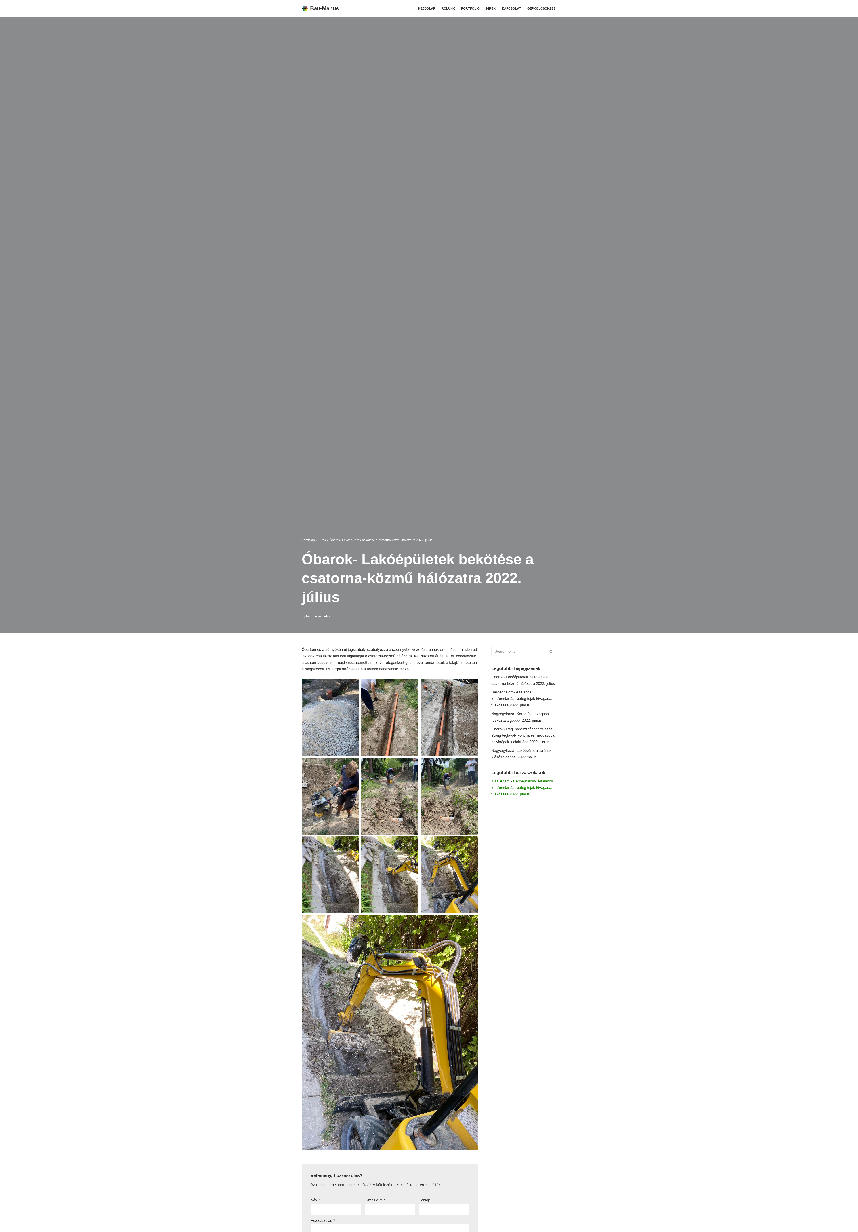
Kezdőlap (426, 8)
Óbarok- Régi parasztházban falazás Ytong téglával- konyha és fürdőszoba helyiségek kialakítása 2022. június (522, 735)
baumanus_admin (319, 616)
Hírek (491, 8)
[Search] (551, 651)
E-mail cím (374, 1200)
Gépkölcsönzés (541, 8)
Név (315, 1200)
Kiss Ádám (500, 781)
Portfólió (470, 8)
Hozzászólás (323, 1221)
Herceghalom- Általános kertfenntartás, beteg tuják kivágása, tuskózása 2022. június (521, 698)
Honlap (424, 1200)
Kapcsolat (511, 8)
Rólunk (448, 8)
